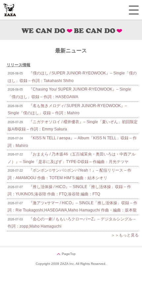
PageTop (69, 254)
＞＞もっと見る (125, 235)
